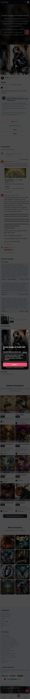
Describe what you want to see (12, 352)
